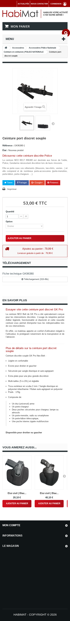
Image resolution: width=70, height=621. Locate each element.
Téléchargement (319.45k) (36, 279)
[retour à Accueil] (6, 48)
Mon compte (11, 525)
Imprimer (12, 189)
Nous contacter (39, 4)
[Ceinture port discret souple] (27, 123)
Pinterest (53, 182)
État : (5, 150)
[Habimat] (35, 13)
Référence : (8, 145)
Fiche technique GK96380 (18, 273)
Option (9, 221)
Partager (22, 182)
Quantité (10, 211)
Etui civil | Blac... (17, 493)
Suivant (53, 123)
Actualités (23, 4)
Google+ (38, 182)
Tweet (9, 182)
